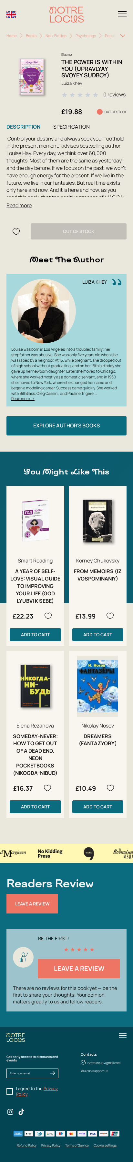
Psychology (86, 35)
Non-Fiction (56, 35)
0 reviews (114, 94)
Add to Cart (35, 634)
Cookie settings (105, 1145)
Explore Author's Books (66, 425)
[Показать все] (123, 35)
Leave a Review (32, 904)
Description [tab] (23, 126)
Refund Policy (26, 1145)
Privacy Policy (50, 1145)
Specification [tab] (71, 126)
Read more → (23, 398)
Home (11, 35)
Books (31, 35)
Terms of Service (77, 1145)
